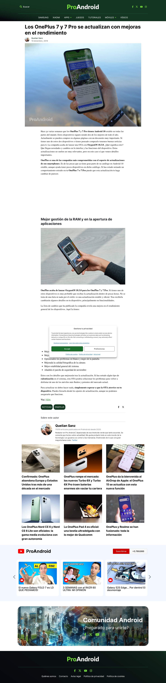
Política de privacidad (85, 354)
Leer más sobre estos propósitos (79, 343)
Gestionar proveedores (61, 343)
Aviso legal (97, 354)
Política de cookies (72, 354)
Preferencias (99, 349)
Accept (67, 349)
